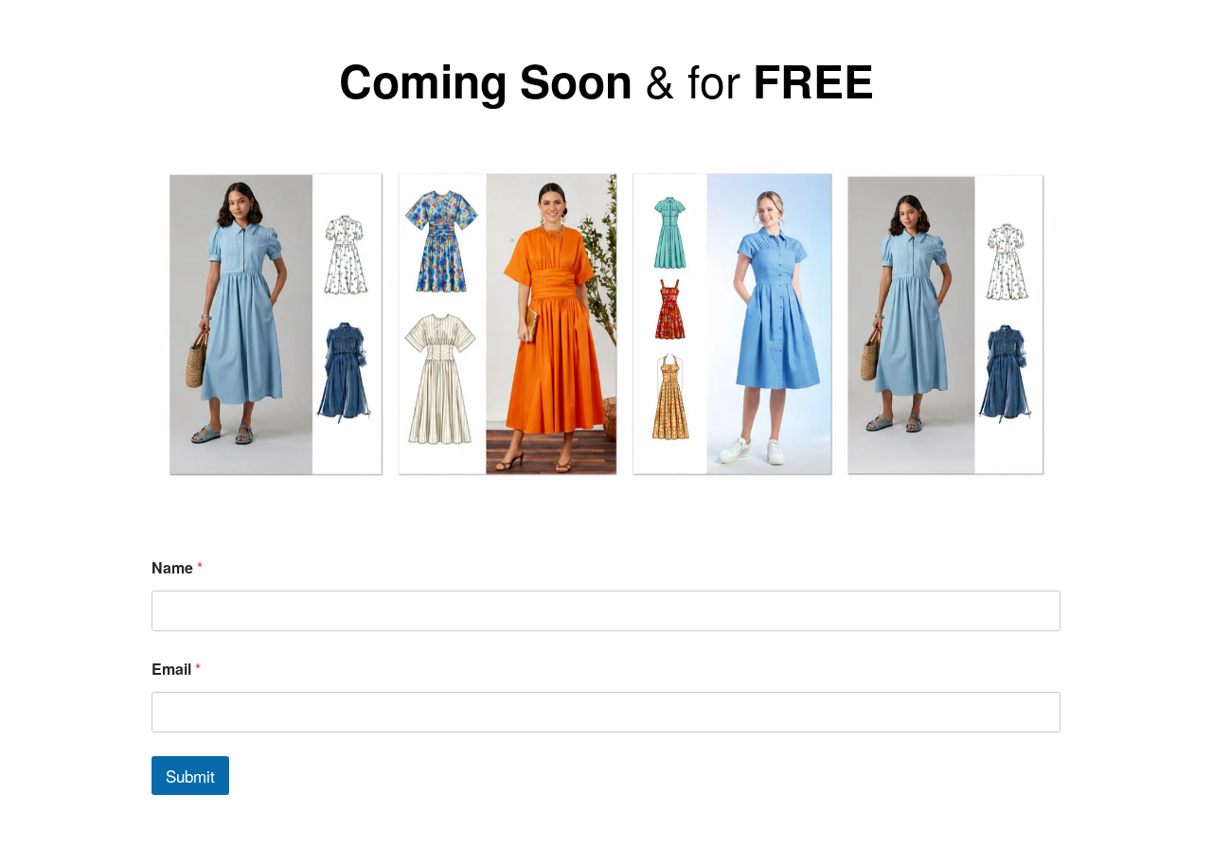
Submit (190, 775)
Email (176, 669)
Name (177, 567)
